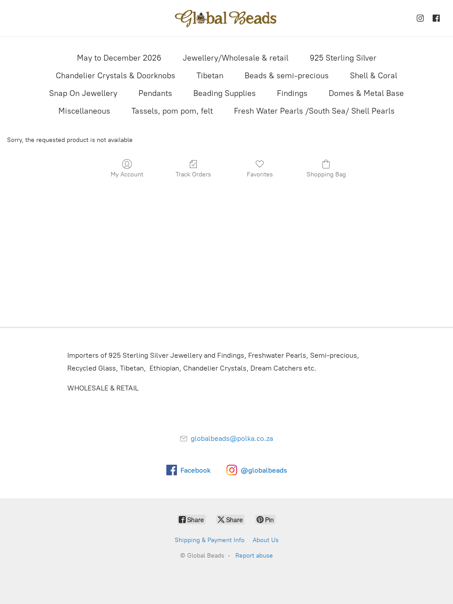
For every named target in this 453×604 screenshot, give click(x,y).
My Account (127, 174)
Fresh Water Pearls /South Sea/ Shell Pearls (314, 111)
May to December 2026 (119, 58)
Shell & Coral (373, 75)
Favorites (260, 174)
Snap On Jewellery (83, 93)
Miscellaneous (84, 111)
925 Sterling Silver (343, 58)
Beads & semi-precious (287, 75)
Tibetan (209, 75)
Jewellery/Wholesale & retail (235, 58)
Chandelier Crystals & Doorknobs (115, 75)
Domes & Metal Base (366, 93)
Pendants (155, 93)
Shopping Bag (326, 174)
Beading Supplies (224, 93)
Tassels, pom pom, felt (172, 111)
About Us (266, 540)
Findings (292, 93)
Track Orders (193, 174)
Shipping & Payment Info (210, 540)
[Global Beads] (226, 18)
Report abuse (254, 555)
